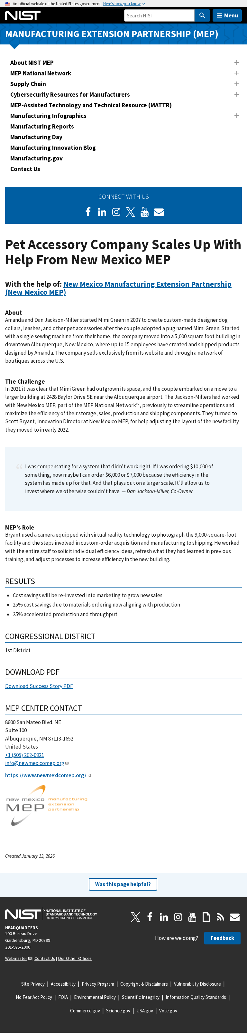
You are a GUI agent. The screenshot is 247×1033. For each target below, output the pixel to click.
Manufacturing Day (36, 137)
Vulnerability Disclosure (197, 984)
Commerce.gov (85, 1011)
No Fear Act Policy (34, 997)
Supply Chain (28, 84)
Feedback (222, 938)
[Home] (23, 15)
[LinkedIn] (102, 212)
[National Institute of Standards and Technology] (51, 913)
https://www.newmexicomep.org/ (46, 775)
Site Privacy (33, 984)
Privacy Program (98, 984)
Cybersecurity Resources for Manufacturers (70, 94)
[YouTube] (192, 917)
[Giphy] (206, 917)
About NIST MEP (32, 62)
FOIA (63, 997)
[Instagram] (116, 212)
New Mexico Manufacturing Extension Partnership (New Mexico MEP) (118, 288)
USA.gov (144, 1011)
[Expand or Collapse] (237, 62)
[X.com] (136, 917)
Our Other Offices (75, 958)
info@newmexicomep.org (34, 763)
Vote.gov (168, 1011)
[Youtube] (145, 212)
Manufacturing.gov (36, 158)
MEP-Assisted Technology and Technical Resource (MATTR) (91, 105)
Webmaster (16, 958)
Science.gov (118, 1011)
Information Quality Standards (196, 997)
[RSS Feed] (221, 917)
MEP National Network (40, 73)
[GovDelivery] (159, 212)
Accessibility (63, 984)
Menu (231, 15)
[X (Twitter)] (131, 212)
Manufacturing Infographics (48, 116)
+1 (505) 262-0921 (24, 755)
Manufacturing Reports (42, 126)
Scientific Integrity (141, 997)
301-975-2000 (17, 947)
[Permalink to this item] (70, 292)
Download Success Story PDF (39, 686)
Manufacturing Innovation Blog (53, 147)
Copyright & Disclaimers (144, 984)
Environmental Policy (95, 997)
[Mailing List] (235, 917)
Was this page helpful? (123, 884)
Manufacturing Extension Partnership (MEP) (111, 34)
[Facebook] (88, 212)
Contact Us (25, 169)
